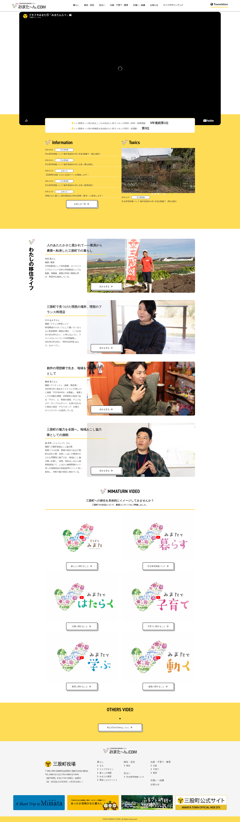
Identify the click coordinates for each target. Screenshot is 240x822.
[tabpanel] (158, 175)
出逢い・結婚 (139, 5)
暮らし (76, 5)
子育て (156, 769)
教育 (155, 773)
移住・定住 (89, 5)
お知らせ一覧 (80, 204)
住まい (102, 5)
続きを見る (105, 286)
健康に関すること (156, 687)
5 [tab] (164, 194)
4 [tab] (161, 194)
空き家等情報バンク (156, 566)
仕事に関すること (80, 626)
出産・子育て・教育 (119, 5)
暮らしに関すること (80, 566)
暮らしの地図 (106, 773)
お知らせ (154, 5)
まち (102, 766)
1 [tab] (152, 194)
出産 (155, 766)
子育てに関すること (156, 626)
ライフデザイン (107, 769)
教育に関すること (80, 687)
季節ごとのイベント (109, 780)
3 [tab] (158, 194)
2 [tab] (155, 194)
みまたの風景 (106, 776)
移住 (128, 766)
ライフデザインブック (173, 5)
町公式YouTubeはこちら (118, 727)
